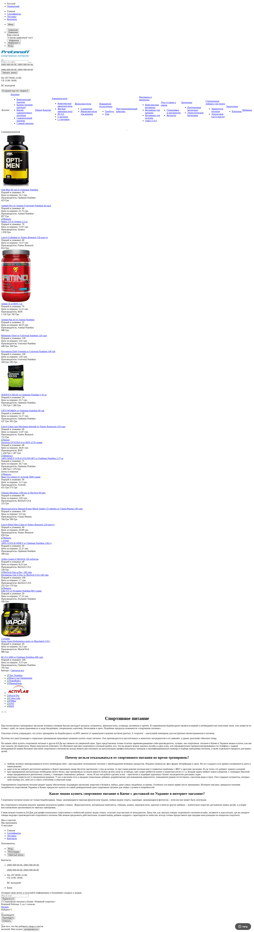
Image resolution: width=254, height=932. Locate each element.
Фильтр (5, 907)
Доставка (11, 16)
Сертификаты (14, 14)
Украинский (13, 6)
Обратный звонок (16, 855)
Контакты (12, 19)
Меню (10, 24)
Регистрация (13, 852)
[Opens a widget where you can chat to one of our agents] (243, 927)
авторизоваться (31, 929)
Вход (10, 849)
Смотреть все (17, 670)
